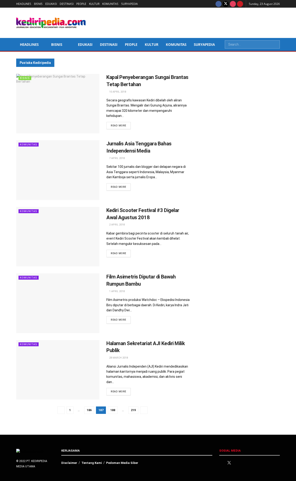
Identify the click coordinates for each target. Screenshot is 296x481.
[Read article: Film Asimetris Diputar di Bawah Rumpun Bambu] (57, 303)
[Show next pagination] (144, 410)
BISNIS (38, 4)
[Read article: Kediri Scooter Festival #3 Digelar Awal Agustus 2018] (57, 236)
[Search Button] (276, 44)
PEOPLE (81, 4)
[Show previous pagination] (61, 410)
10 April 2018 (117, 91)
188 (112, 410)
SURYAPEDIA (129, 4)
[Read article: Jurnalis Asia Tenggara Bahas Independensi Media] (57, 170)
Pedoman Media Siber (122, 463)
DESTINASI (67, 4)
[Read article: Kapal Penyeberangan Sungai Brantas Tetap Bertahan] (57, 103)
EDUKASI (51, 4)
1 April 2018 (116, 291)
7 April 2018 (116, 158)
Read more (121, 125)
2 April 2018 (116, 224)
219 (133, 410)
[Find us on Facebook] (219, 4)
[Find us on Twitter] (226, 4)
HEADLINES (23, 4)
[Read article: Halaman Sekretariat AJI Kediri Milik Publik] (57, 370)
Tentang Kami (91, 463)
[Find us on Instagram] (233, 4)
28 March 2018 (118, 357)
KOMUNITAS (110, 4)
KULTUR (94, 4)
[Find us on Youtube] (240, 4)
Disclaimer (69, 463)
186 (89, 410)
